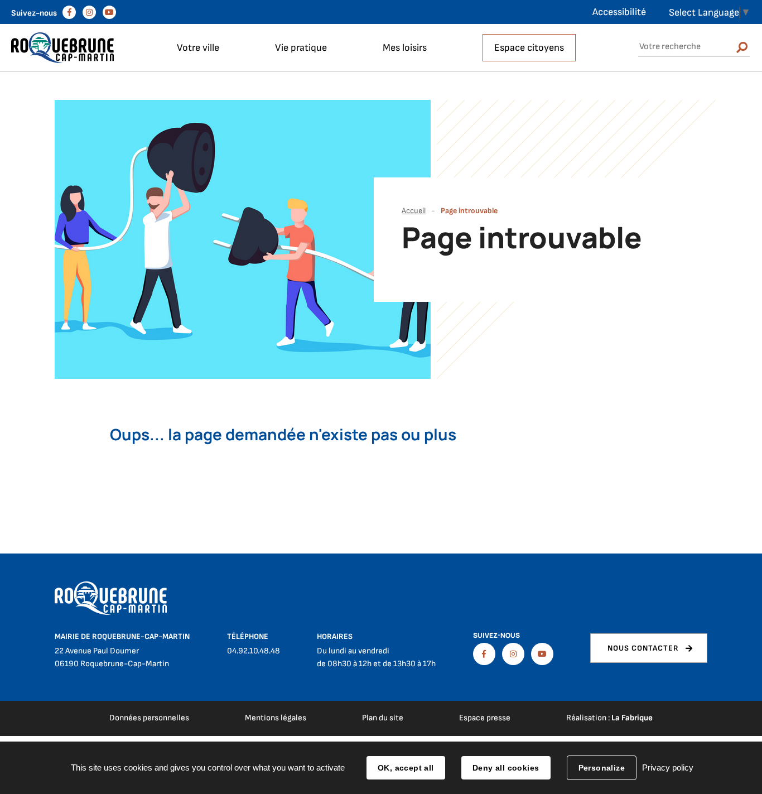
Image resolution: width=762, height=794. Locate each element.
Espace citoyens (529, 48)
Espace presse (484, 718)
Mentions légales (275, 718)
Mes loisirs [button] (405, 48)
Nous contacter (643, 648)
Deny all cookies (505, 767)
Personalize (601, 767)
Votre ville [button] (198, 48)
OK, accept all (406, 767)
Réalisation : (609, 718)
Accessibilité (619, 12)
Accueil (414, 210)
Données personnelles (149, 718)
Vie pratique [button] (301, 48)
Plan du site (382, 718)
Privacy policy (667, 767)
